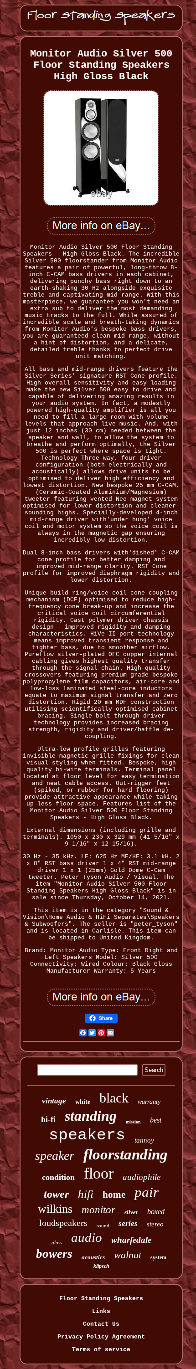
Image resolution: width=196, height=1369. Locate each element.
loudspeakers (63, 1223)
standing (91, 1116)
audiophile (141, 1177)
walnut (127, 1255)
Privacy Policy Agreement (101, 1336)
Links (101, 1311)
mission (133, 1121)
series (128, 1223)
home (114, 1194)
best (155, 1120)
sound (103, 1225)
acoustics (93, 1257)
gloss (57, 1242)
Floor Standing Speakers (101, 1298)
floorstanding (125, 1154)
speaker (54, 1156)
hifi (85, 1194)
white (82, 1101)
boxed (156, 1211)
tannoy (144, 1140)
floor (98, 1173)
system (158, 1257)
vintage (54, 1101)
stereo (155, 1224)
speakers (87, 1135)
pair (146, 1192)
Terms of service (101, 1349)
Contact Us (101, 1324)
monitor (98, 1209)
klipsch (101, 1266)
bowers (54, 1254)
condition (58, 1177)
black (114, 1097)
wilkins (55, 1208)
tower (56, 1194)
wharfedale (131, 1240)
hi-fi (48, 1119)
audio (86, 1237)
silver (131, 1212)
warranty (149, 1101)
